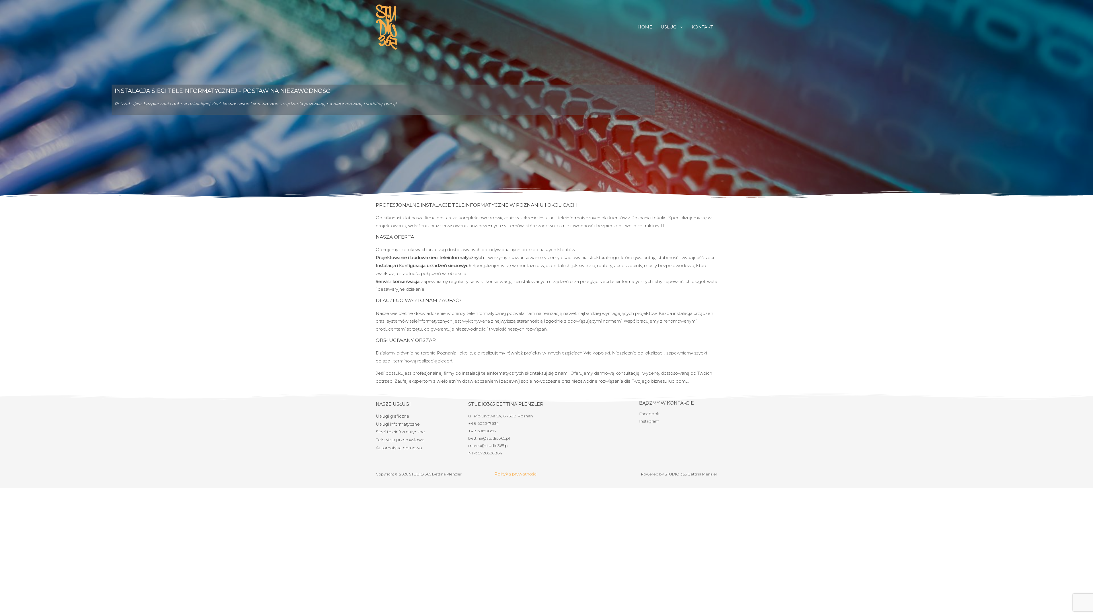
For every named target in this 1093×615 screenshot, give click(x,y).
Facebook (649, 413)
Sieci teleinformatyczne (400, 431)
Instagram (649, 421)
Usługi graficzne (392, 416)
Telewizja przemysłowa (400, 439)
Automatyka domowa (399, 447)
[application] (680, 27)
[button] (671, 27)
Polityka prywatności (515, 474)
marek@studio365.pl (488, 445)
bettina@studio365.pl (489, 438)
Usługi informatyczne (398, 424)
